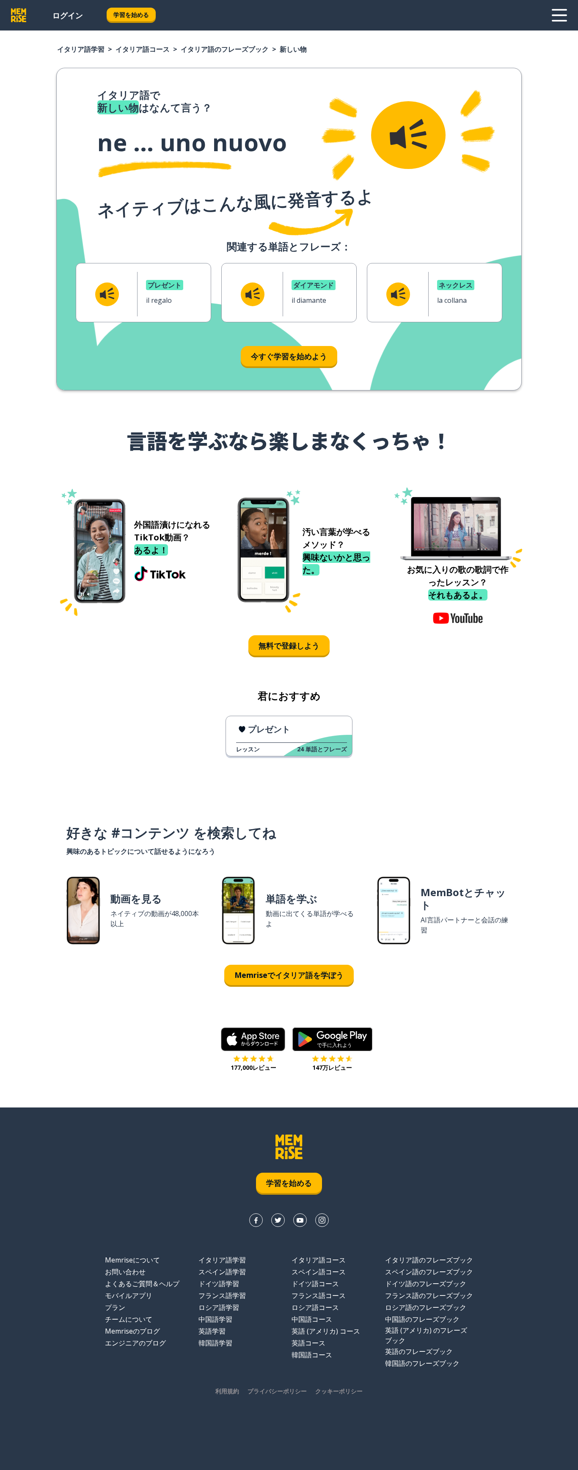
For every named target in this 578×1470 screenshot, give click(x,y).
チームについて (128, 1319)
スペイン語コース (319, 1271)
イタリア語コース (143, 49)
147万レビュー (332, 1067)
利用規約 (227, 1391)
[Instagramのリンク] (322, 1220)
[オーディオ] (408, 135)
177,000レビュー (253, 1067)
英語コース (308, 1343)
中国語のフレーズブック (422, 1319)
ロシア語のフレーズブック (425, 1307)
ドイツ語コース (315, 1283)
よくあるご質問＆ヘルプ (142, 1283)
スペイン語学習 (222, 1271)
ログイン (67, 15)
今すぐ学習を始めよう (289, 356)
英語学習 (212, 1331)
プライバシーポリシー (277, 1391)
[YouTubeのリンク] (300, 1220)
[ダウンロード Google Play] (332, 1039)
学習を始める (131, 15)
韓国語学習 (215, 1343)
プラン (115, 1307)
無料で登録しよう (289, 645)
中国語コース (312, 1319)
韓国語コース (312, 1354)
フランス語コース (319, 1295)
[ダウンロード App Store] (253, 1039)
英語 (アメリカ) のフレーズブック (426, 1335)
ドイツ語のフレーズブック (425, 1283)
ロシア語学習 (218, 1307)
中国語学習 (215, 1319)
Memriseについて (132, 1260)
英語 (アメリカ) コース (326, 1331)
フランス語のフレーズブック (429, 1295)
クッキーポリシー (339, 1391)
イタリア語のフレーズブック (225, 49)
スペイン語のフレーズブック (429, 1271)
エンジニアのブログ (135, 1343)
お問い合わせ (125, 1271)
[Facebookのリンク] (256, 1220)
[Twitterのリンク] (278, 1220)
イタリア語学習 (81, 49)
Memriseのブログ (132, 1331)
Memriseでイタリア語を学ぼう (289, 975)
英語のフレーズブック (419, 1351)
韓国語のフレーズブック (422, 1363)
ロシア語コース (315, 1307)
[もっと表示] (559, 15)
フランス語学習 (222, 1295)
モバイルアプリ (128, 1295)
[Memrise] (18, 15)
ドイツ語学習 (218, 1283)
